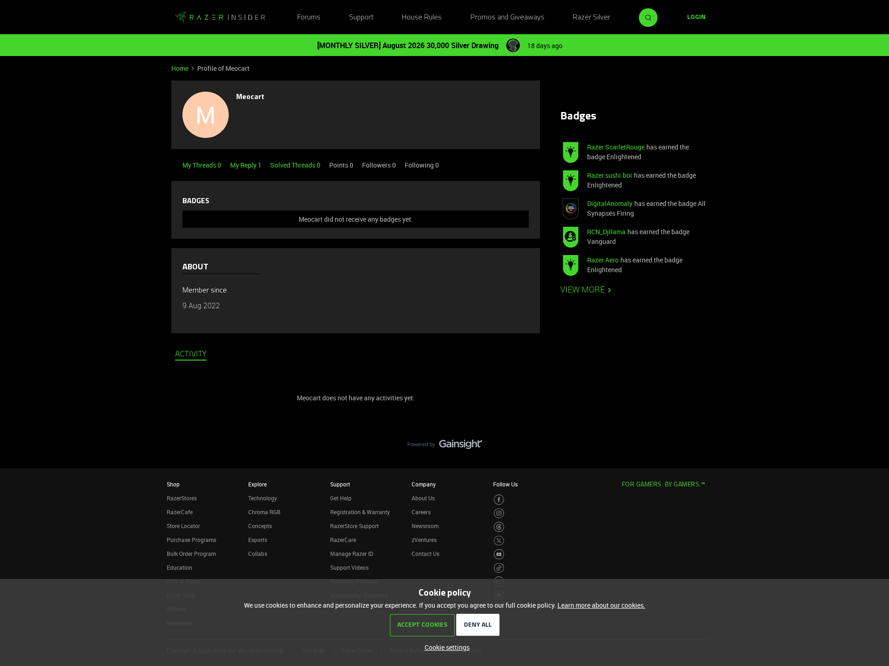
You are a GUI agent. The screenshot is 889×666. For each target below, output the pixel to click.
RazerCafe (180, 512)
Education (179, 567)
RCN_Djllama (606, 231)
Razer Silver (591, 17)
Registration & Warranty (360, 512)
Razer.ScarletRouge (616, 147)
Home (179, 68)
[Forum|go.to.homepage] (220, 17)
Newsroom (425, 525)
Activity (191, 354)
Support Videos (349, 567)
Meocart (250, 97)
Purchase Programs (191, 539)
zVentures (424, 539)
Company (424, 484)
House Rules (422, 17)
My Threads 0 (202, 165)
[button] (696, 17)
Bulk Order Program (191, 553)
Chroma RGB (264, 512)
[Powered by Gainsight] (444, 447)
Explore (257, 484)
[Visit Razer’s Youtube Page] (499, 554)
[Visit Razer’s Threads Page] (499, 527)
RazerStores (182, 498)
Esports (257, 539)
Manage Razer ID (351, 553)
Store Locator (183, 525)
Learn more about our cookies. (601, 605)
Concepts (260, 525)
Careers (421, 512)
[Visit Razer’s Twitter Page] (499, 541)
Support (361, 17)
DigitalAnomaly (609, 203)
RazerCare (343, 539)
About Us (423, 498)
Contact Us (425, 553)
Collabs (257, 553)
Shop (173, 484)
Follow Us (505, 484)
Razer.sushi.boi (609, 175)
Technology (262, 498)
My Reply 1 (246, 165)
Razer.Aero (603, 259)
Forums (308, 17)
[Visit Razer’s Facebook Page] (499, 499)
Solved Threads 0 (296, 165)
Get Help (340, 498)
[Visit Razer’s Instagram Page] (499, 513)
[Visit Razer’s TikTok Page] (499, 568)
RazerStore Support (354, 525)
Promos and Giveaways (507, 17)
